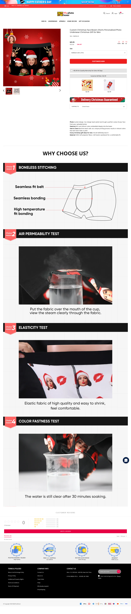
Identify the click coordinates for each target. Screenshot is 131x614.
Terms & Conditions (13, 583)
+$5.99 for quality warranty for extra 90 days (88, 70)
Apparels (62, 21)
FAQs (38, 583)
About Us (40, 576)
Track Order (117, 6)
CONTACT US (102, 6)
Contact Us (40, 572)
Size (71, 48)
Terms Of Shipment (13, 586)
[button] (7, 57)
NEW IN (43, 21)
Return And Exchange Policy (16, 572)
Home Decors (72, 21)
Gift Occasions (84, 21)
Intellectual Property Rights (16, 579)
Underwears (52, 21)
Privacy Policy (12, 576)
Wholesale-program (43, 586)
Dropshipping (41, 589)
